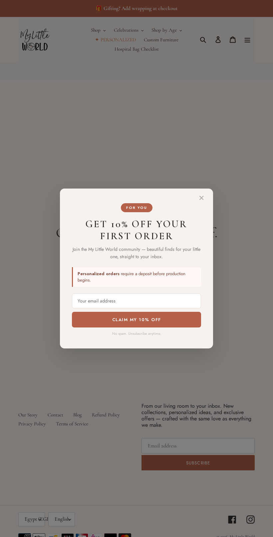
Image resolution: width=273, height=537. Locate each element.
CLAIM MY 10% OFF (136, 319)
